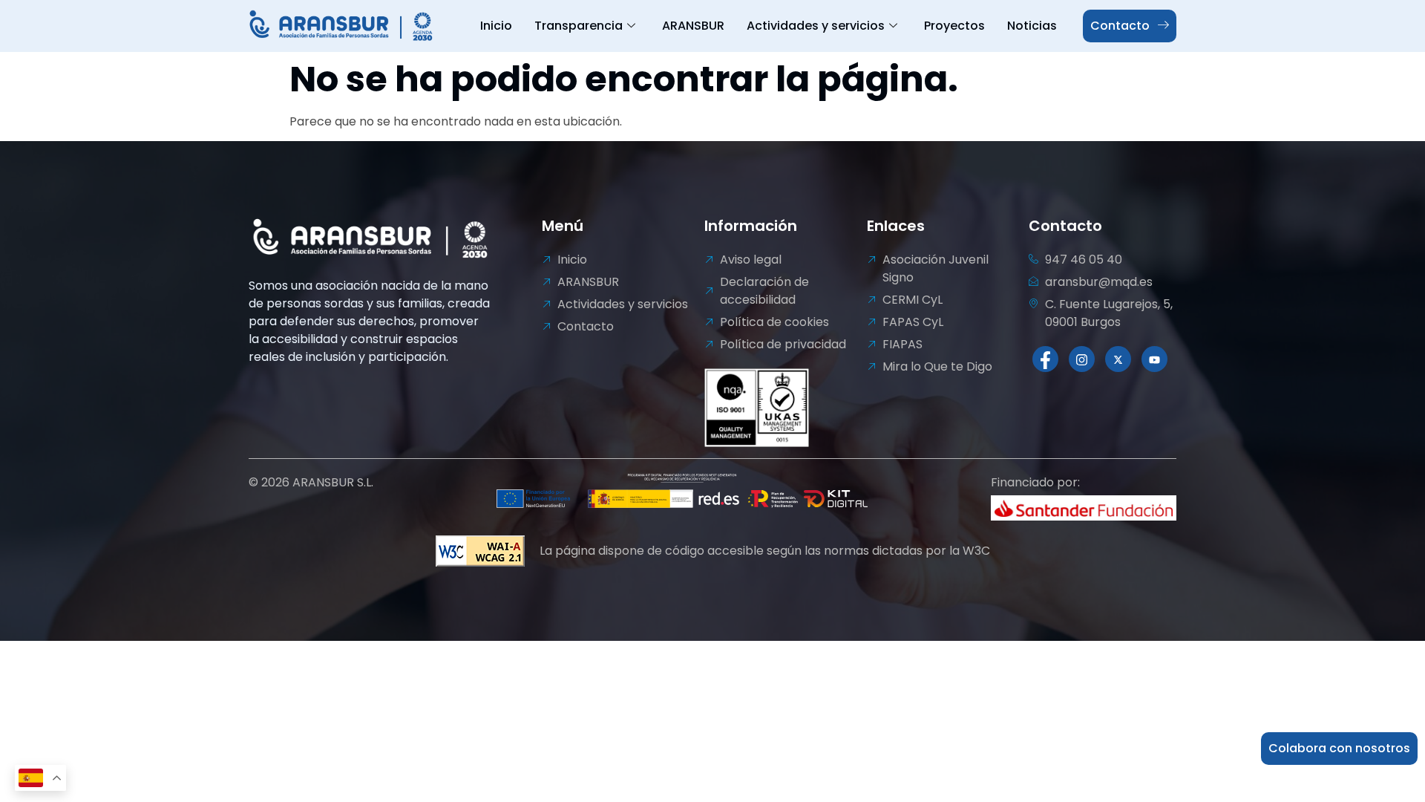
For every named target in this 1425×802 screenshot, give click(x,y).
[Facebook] (1045, 359)
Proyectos (954, 25)
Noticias (1032, 25)
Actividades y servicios (816, 25)
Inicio (496, 25)
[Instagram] (1082, 359)
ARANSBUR (693, 25)
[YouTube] (1154, 359)
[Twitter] (1118, 359)
